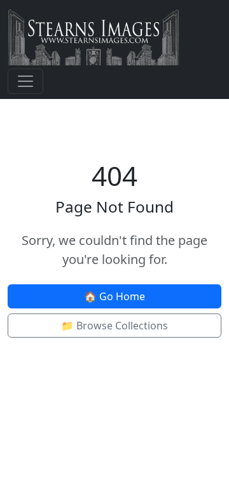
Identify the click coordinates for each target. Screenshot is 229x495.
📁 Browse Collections (114, 326)
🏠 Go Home (114, 296)
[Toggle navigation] (25, 81)
